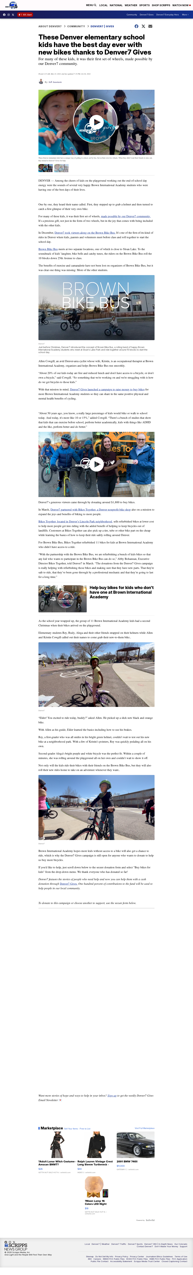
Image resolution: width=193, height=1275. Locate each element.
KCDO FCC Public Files (137, 1259)
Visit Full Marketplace (145, 1128)
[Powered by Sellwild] (150, 1220)
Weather (131, 5)
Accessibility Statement (121, 1261)
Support (183, 1246)
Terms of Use (181, 1256)
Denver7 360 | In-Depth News (158, 1244)
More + (185, 14)
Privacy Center (137, 1256)
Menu (90, 5)
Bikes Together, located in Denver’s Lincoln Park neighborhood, (75, 521)
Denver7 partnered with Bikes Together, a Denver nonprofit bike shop (91, 509)
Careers (97, 1259)
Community (132, 14)
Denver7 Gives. (69, 883)
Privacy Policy (121, 1256)
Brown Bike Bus (48, 249)
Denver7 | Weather (101, 1244)
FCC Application (179, 1259)
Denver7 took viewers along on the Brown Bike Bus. (85, 232)
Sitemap (90, 1256)
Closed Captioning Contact (174, 1261)
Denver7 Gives (147, 14)
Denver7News (5, 15)
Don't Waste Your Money (166, 1246)
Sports (144, 5)
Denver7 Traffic (118, 1244)
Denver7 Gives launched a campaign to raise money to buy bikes (107, 389)
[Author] (41, 83)
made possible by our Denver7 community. (126, 216)
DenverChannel (14, 15)
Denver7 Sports (135, 1244)
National (116, 5)
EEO (90, 1259)
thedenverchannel (9, 15)
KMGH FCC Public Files (114, 1259)
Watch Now (180, 5)
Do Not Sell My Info (104, 1256)
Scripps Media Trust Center (147, 1261)
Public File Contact (99, 1261)
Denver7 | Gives (102, 26)
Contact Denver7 (145, 1246)
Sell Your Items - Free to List (77, 1129)
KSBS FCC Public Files (160, 1259)
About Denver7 (50, 26)
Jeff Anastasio (55, 81)
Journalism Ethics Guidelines (159, 1256)
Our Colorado (180, 1244)
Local (103, 5)
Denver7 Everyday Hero (167, 14)
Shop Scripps (161, 5)
